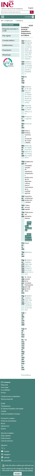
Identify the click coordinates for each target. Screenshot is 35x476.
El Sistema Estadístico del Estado (12, 408)
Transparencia (5, 406)
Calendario (28, 225)
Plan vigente (6, 36)
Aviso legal (4, 387)
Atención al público (7, 433)
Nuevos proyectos (7, 399)
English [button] (30, 8)
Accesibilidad (5, 390)
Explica (3, 429)
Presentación (6, 50)
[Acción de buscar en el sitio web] (32, 12)
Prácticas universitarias (8, 421)
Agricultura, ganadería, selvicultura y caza (28, 109)
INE (2, 20)
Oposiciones (5, 426)
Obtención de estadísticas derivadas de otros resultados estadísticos (28, 151)
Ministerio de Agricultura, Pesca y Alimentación (28, 45)
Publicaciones (5, 438)
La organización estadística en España (14, 20)
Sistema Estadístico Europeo (10, 414)
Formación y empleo (7, 418)
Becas (3, 423)
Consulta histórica (8, 40)
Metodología (6, 55)
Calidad (3, 411)
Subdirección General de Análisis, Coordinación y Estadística (28, 67)
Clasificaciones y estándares (10, 396)
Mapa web (4, 385)
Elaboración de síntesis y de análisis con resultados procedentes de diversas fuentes (28, 94)
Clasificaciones (7, 45)
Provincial (28, 124)
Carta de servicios (7, 441)
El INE (3, 403)
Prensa (3, 392)
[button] (29, 17)
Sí (25, 313)
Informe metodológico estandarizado (28, 237)
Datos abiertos (6, 436)
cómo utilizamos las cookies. (23, 470)
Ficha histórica (26, 375)
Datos (29, 222)
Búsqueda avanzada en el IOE (10, 30)
